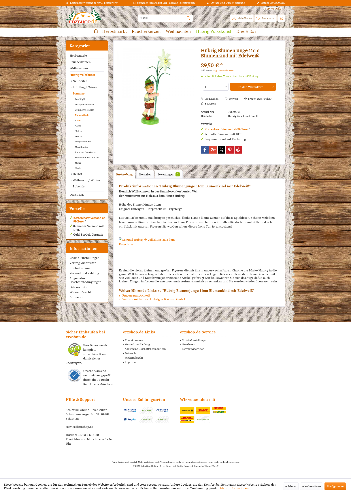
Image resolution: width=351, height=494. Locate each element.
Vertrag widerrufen (83, 263)
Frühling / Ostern (84, 87)
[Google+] (213, 150)
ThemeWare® (211, 466)
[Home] (96, 31)
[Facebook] (205, 150)
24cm (79, 131)
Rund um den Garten (85, 152)
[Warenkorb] (281, 18)
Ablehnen (291, 486)
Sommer (78, 93)
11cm (78, 120)
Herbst (77, 174)
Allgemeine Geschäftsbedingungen (85, 280)
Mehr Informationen (234, 488)
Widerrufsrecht (80, 292)
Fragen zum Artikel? (260, 98)
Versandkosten (167, 462)
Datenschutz (78, 287)
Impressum (77, 297)
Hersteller (145, 174)
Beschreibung (124, 174)
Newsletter (188, 344)
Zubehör (78, 186)
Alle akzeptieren (311, 486)
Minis (77, 162)
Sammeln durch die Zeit (86, 157)
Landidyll (79, 99)
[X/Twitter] (221, 150)
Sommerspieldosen (84, 109)
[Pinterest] (230, 150)
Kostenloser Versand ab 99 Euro (89, 219)
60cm (79, 136)
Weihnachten (79, 68)
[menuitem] (273, 8)
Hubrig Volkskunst (82, 75)
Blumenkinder (82, 115)
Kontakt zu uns (80, 268)
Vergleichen (211, 98)
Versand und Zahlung (84, 273)
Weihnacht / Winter (86, 180)
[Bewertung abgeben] (239, 60)
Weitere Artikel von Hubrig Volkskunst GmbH (153, 299)
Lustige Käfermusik (84, 104)
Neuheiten (80, 81)
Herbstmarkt (78, 55)
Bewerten (210, 103)
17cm (78, 125)
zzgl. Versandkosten (223, 70)
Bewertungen (168, 174)
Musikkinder (81, 147)
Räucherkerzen (80, 62)
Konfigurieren (335, 486)
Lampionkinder (82, 141)
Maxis (77, 168)
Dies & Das (77, 194)
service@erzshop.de (79, 426)
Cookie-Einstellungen (84, 258)
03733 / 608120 (88, 435)
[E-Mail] (238, 150)
